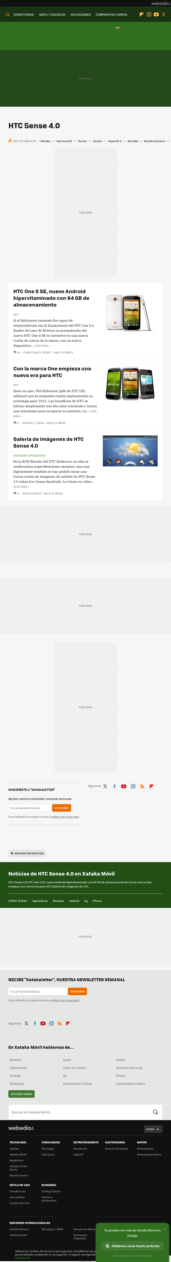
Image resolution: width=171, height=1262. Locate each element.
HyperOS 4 (115, 141)
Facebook (114, 785)
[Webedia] (161, 3)
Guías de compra (74, 1068)
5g (86, 901)
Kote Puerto (32, 493)
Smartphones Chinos (77, 1083)
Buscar (155, 1112)
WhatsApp (17, 1083)
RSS (142, 785)
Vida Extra (48, 1154)
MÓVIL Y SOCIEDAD (52, 14)
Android (74, 901)
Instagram (148, 14)
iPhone (97, 901)
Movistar (58, 901)
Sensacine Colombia (80, 1236)
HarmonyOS (64, 141)
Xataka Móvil (18, 1154)
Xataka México (19, 1229)
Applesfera (17, 1160)
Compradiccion (20, 1203)
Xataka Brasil (18, 1235)
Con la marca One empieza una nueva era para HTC (52, 371)
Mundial (133, 141)
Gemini (97, 141)
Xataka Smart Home (18, 1167)
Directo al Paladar (116, 1148)
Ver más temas (21, 1094)
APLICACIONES (80, 14)
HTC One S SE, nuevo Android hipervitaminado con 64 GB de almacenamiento (51, 297)
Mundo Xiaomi (19, 1175)
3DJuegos (47, 1148)
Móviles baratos (154, 141)
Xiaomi (120, 1060)
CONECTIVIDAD (23, 14)
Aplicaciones (18, 1068)
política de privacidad (65, 817)
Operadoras (40, 901)
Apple (67, 1060)
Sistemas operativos (29, 455)
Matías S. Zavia (33, 423)
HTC (16, 314)
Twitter (163, 14)
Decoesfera (17, 1197)
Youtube (156, 14)
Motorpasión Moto (149, 1154)
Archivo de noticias (29, 853)
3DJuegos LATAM (52, 1229)
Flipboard (141, 14)
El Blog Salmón (51, 1191)
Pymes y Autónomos (49, 1198)
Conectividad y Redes (130, 1083)
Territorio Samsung (129, 1068)
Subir (150, 1129)
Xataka (14, 1148)
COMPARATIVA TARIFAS (111, 14)
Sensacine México (85, 1229)
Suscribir (61, 808)
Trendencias (18, 1191)
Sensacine (80, 1148)
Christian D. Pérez (37, 352)
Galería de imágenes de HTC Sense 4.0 (48, 442)
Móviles (45, 141)
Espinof (78, 1154)
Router (82, 141)
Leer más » (42, 346)
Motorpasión (145, 1148)
